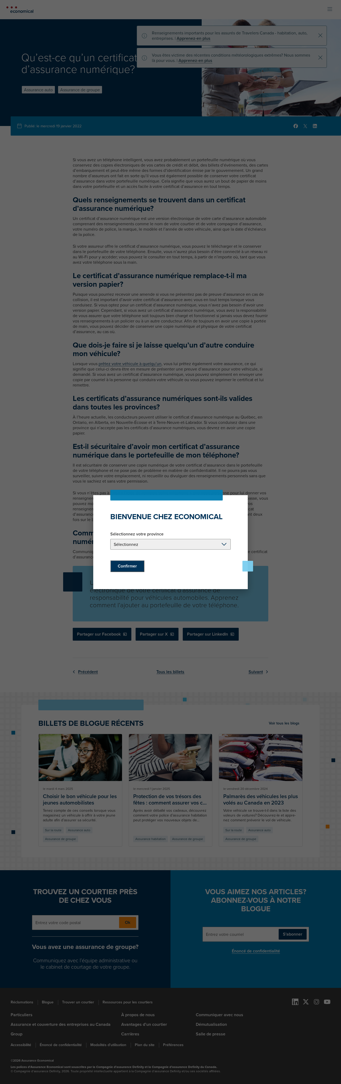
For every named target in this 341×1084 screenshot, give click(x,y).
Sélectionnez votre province (137, 534)
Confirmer (127, 566)
